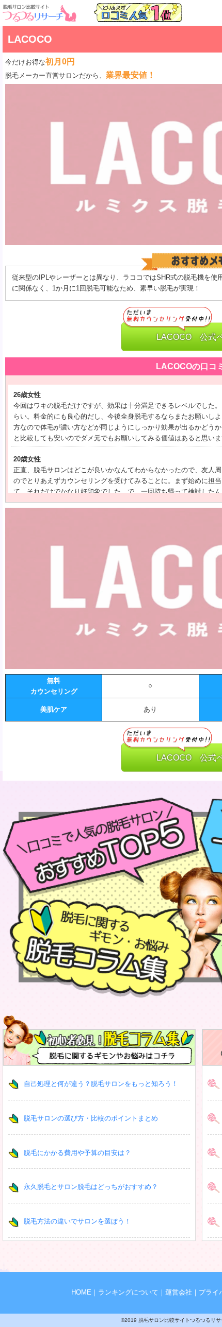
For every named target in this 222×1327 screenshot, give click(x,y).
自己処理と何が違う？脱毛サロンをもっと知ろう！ (101, 1084)
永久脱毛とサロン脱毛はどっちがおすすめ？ (91, 1187)
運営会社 (178, 1292)
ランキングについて (128, 1292)
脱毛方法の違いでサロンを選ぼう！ (77, 1221)
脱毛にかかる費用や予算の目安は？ (77, 1153)
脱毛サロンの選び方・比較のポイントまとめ (91, 1118)
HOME (81, 1292)
